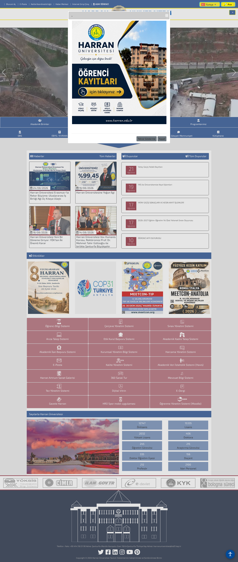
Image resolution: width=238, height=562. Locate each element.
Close (166, 15)
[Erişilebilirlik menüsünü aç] (230, 554)
